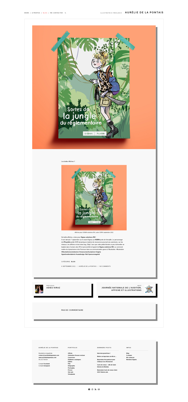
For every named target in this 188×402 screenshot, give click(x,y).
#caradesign (80, 254)
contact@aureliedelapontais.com (49, 355)
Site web (70, 372)
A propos (36, 13)
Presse (70, 370)
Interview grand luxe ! (103, 353)
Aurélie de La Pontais (88, 266)
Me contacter (56, 13)
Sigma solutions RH (88, 237)
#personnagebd (94, 254)
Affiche (70, 353)
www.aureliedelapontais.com (47, 357)
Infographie (71, 366)
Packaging (71, 368)
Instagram (47, 366)
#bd (86, 254)
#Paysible (66, 242)
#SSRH (97, 240)
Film (69, 364)
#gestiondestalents (68, 254)
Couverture (71, 357)
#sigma (98, 252)
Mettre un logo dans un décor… (106, 356)
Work (26, 13)
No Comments (105, 266)
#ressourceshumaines (87, 252)
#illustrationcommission (70, 252)
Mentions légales (131, 359)
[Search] (65, 13)
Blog (45, 13)
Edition (70, 361)
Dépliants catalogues (74, 359)
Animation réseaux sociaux (76, 355)
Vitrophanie (71, 374)
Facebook (47, 364)
